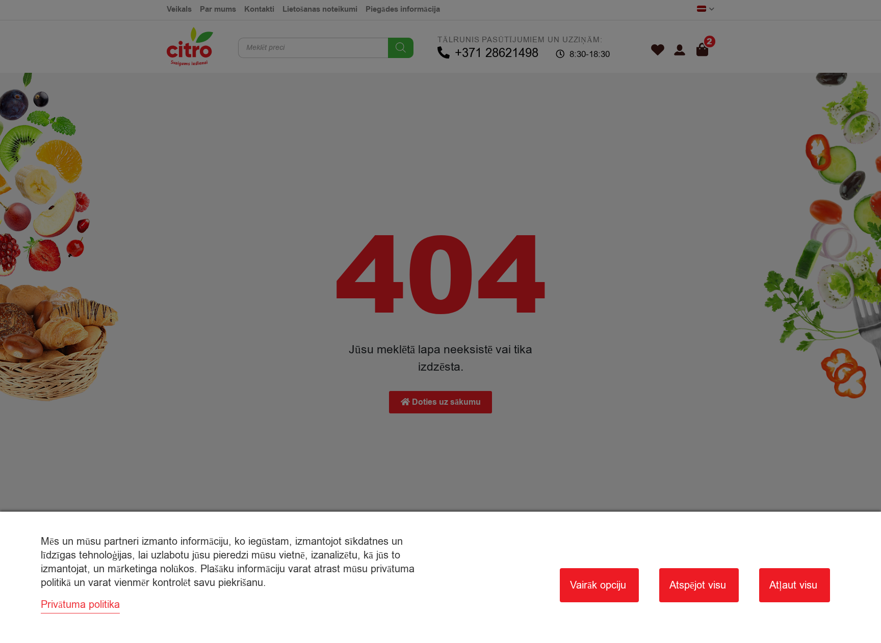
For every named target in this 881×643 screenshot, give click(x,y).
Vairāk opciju (598, 585)
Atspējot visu (697, 585)
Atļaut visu (793, 585)
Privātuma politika (80, 604)
